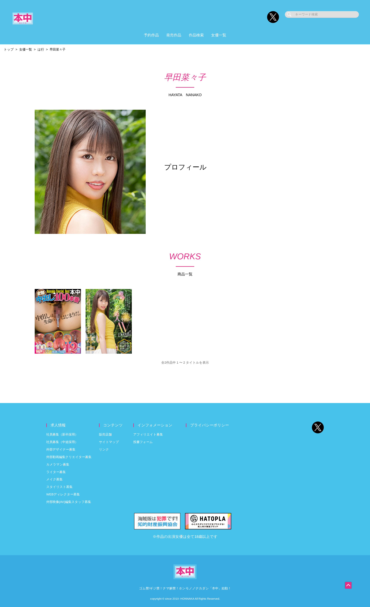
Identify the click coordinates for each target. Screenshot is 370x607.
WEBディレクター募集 (63, 494)
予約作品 (151, 35)
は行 (41, 49)
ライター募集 (56, 472)
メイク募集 (54, 479)
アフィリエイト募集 (148, 434)
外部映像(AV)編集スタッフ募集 (68, 502)
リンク (104, 449)
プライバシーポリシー (209, 425)
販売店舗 (105, 434)
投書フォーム (143, 442)
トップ (9, 49)
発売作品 (173, 35)
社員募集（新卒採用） (62, 434)
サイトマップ (109, 442)
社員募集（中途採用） (62, 442)
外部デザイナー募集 (60, 449)
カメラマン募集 (57, 464)
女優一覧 (218, 35)
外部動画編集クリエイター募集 (68, 457)
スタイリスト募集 (59, 487)
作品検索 (196, 35)
